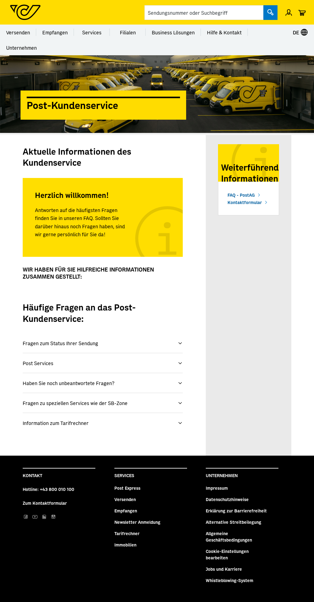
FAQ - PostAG (241, 195)
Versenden (18, 32)
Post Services (38, 363)
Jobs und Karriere (224, 569)
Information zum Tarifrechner (56, 422)
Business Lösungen (173, 32)
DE (297, 32)
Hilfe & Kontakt (224, 32)
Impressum (217, 488)
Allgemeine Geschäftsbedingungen (229, 536)
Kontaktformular (245, 202)
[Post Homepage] (25, 12)
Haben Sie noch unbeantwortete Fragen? (68, 382)
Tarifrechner (127, 533)
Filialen (128, 32)
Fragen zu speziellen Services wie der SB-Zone (75, 402)
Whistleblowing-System (229, 580)
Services (91, 32)
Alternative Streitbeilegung (233, 522)
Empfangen (55, 32)
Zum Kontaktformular (45, 503)
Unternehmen (21, 47)
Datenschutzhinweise (227, 499)
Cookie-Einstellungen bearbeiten (227, 554)
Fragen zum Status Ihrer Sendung (60, 343)
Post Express (127, 488)
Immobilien (125, 544)
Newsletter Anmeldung (137, 522)
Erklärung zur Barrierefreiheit (236, 510)
